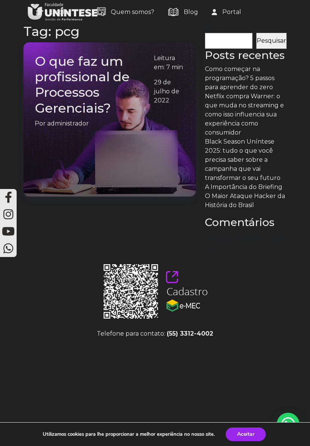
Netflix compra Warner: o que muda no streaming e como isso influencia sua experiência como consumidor (244, 114)
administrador (68, 123)
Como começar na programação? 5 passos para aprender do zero (239, 78)
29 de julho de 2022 (166, 91)
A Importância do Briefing (243, 186)
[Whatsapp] (8, 248)
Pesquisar (219, 28)
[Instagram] (8, 214)
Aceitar (245, 434)
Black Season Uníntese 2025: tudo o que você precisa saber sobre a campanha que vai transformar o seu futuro (243, 159)
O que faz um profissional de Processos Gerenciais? (82, 84)
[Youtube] (8, 231)
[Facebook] (8, 197)
